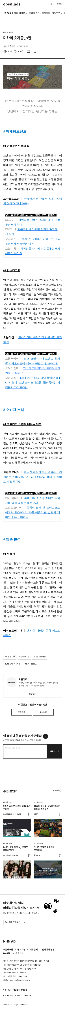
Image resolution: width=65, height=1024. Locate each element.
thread (18, 995)
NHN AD (9, 941)
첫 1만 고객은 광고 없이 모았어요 (44, 849)
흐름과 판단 (34, 13)
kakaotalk (28, 995)
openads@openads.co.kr (20, 980)
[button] (57, 790)
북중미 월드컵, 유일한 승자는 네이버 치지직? (47, 807)
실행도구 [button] (56, 13)
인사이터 (46, 13)
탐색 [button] (9, 13)
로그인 (59, 4)
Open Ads (11, 4)
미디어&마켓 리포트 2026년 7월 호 (16, 807)
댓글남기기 (54, 751)
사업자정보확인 (35, 965)
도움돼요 (21, 712)
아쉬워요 (43, 712)
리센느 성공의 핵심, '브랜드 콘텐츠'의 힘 (15, 849)
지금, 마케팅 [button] (19, 13)
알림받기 (32, 694)
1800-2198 (22, 976)
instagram (8, 995)
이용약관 (6, 989)
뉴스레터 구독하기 (12, 922)
